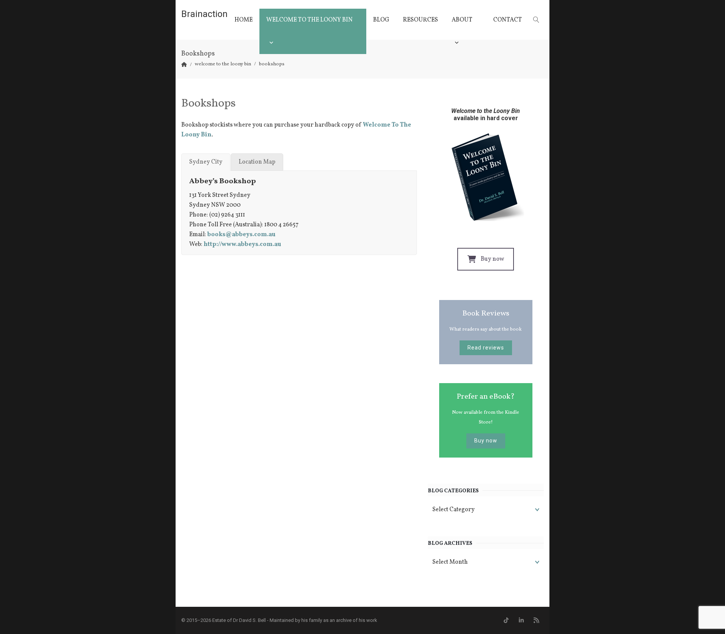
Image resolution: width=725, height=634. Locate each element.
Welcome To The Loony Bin (309, 20)
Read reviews (485, 348)
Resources (420, 20)
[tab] (205, 162)
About (462, 20)
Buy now (492, 259)
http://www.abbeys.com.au (242, 244)
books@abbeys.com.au (241, 234)
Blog (381, 20)
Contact (507, 20)
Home (243, 20)
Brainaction (204, 14)
